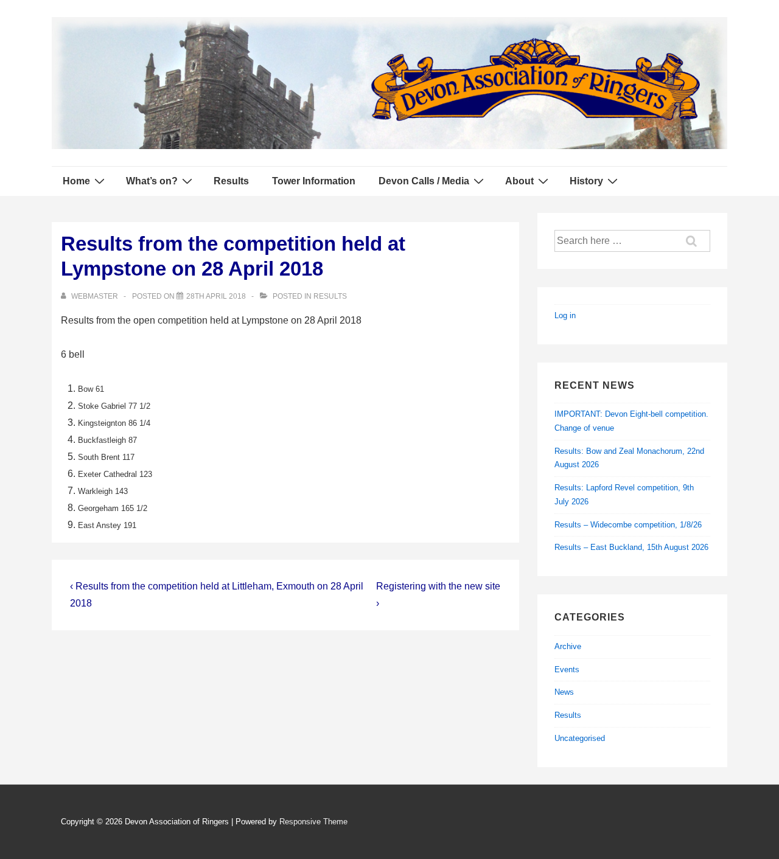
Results (231, 181)
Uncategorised (579, 738)
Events (566, 669)
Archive (567, 646)
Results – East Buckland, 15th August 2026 (631, 547)
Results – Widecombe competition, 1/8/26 (628, 524)
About (519, 181)
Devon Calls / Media (424, 181)
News (564, 692)
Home (76, 181)
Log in (565, 315)
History (586, 181)
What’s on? (152, 181)
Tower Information (313, 181)
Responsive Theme (313, 821)
